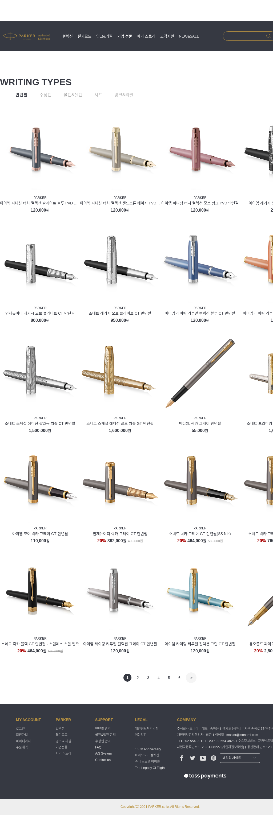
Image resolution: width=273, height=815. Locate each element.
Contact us (103, 760)
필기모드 (84, 36)
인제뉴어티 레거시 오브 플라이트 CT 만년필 (40, 313)
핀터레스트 (213, 758)
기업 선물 (124, 36)
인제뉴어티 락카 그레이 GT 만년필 (120, 534)
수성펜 (45, 95)
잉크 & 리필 (63, 741)
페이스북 (181, 758)
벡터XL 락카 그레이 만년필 (200, 423)
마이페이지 (23, 741)
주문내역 (22, 747)
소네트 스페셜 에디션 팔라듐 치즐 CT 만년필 (40, 423)
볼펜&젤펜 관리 (105, 735)
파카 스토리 (146, 36)
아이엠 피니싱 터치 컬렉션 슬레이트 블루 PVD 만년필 (40, 203)
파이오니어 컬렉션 (147, 755)
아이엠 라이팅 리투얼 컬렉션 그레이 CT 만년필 (120, 644)
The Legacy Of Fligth (150, 768)
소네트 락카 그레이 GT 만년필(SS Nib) (200, 534)
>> (191, 677)
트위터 (192, 758)
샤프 (98, 95)
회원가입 (22, 735)
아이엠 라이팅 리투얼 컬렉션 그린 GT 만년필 (200, 644)
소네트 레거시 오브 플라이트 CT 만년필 (120, 313)
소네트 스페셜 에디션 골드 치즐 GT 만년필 (120, 423)
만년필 (21, 95)
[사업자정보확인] (233, 747)
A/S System (103, 754)
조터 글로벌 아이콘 (147, 762)
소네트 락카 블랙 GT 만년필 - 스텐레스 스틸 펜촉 (40, 644)
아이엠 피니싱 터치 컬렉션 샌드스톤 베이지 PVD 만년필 (120, 203)
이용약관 (141, 735)
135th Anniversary (148, 749)
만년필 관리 (103, 729)
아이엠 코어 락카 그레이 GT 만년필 (40, 534)
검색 (268, 36)
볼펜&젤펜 (72, 95)
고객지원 (167, 36)
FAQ (98, 747)
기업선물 (61, 747)
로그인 (20, 729)
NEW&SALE (189, 36)
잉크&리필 (104, 36)
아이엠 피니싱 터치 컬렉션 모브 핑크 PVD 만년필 (200, 203)
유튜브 (203, 758)
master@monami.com (242, 735)
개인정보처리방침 (146, 729)
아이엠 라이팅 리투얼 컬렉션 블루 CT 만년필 (200, 313)
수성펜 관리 (103, 741)
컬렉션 (67, 36)
